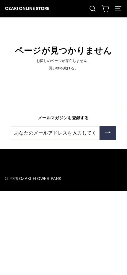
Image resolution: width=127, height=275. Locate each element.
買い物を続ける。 (63, 68)
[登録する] (108, 133)
